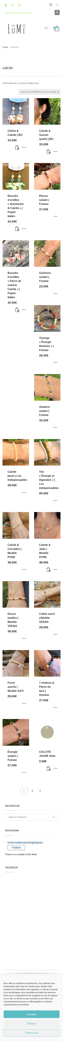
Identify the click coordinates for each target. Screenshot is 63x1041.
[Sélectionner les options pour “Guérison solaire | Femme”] (55, 294)
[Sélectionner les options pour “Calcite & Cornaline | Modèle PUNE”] (24, 570)
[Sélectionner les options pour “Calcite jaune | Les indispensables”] (24, 492)
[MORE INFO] (24, 147)
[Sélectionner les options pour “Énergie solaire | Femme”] (24, 773)
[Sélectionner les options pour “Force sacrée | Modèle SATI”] (24, 703)
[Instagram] (19, 5)
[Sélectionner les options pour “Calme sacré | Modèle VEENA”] (55, 634)
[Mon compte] (5, 5)
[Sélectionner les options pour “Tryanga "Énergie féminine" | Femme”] (55, 363)
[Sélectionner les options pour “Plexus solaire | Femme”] (55, 217)
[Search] (53, 817)
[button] (17, 147)
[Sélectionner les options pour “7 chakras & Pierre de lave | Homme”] (55, 707)
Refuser (31, 1023)
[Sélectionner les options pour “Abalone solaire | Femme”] (55, 428)
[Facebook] (12, 5)
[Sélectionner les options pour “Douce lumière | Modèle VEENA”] (24, 639)
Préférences (31, 1032)
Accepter (31, 1014)
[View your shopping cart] (56, 28)
